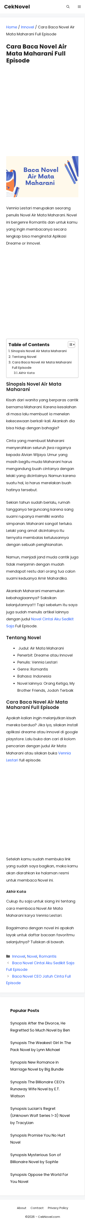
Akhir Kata (27, 373)
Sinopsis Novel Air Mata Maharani (39, 351)
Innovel (27, 27)
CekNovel (17, 6)
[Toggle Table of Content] (69, 344)
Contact (37, 1208)
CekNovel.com (49, 1217)
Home (11, 27)
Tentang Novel (24, 356)
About (21, 1208)
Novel (32, 956)
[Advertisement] (42, 106)
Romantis (48, 956)
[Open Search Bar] (68, 6)
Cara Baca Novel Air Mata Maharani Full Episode (42, 365)
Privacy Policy (58, 1208)
